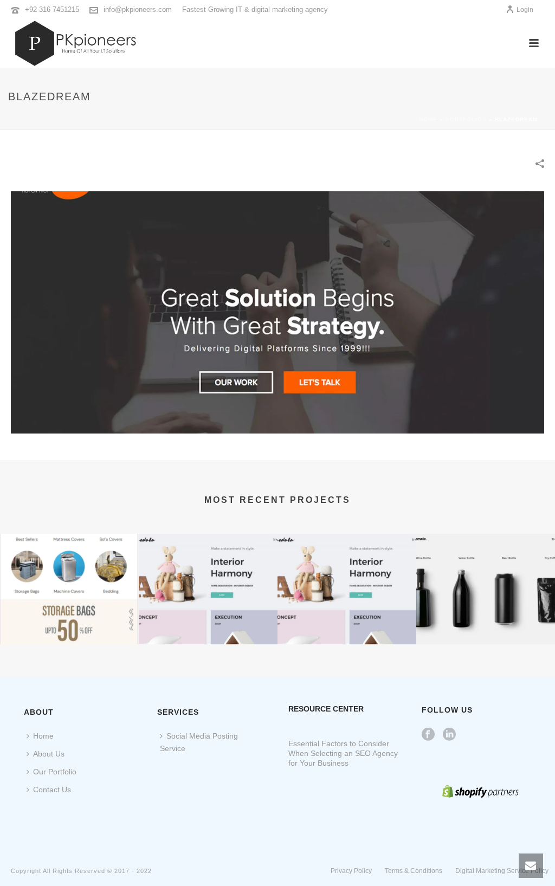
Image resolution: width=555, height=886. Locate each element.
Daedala (208, 615)
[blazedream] (277, 311)
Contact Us (52, 789)
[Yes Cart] (69, 576)
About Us (48, 753)
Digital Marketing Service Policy (501, 871)
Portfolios (466, 119)
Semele (486, 615)
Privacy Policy (351, 871)
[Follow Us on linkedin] (449, 735)
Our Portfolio (54, 771)
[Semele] (485, 576)
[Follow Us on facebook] (428, 735)
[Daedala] (208, 576)
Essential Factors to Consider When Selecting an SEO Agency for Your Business (343, 753)
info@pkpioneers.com (138, 9)
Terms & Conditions (413, 871)
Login (525, 10)
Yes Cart (69, 615)
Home (428, 119)
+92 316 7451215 (52, 9)
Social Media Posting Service (199, 742)
